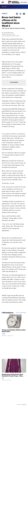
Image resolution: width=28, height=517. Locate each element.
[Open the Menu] (2, 2)
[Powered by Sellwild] (24, 404)
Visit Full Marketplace (21, 312)
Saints (4, 13)
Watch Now (23, 2)
